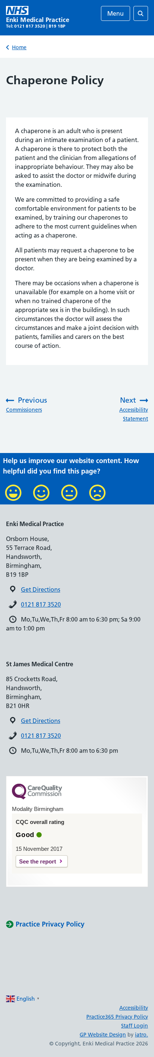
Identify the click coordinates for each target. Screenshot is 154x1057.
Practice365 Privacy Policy (117, 1016)
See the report (37, 861)
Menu (115, 13)
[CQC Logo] (37, 797)
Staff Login (134, 1025)
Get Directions (40, 589)
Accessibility (133, 1007)
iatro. (141, 1034)
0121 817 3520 (41, 604)
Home (19, 47)
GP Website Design (103, 1034)
